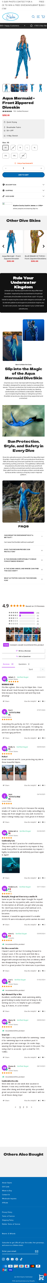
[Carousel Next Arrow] (43, 246)
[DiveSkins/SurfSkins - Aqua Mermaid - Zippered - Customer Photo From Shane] (19, 638)
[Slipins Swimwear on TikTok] (21, 1259)
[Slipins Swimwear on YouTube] (12, 1259)
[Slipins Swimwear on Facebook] (8, 1259)
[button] (39, 701)
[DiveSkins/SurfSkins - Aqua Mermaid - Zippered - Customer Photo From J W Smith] (36, 630)
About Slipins (7, 1183)
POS (13, 1281)
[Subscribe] (36, 1251)
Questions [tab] (23, 664)
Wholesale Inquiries (9, 1198)
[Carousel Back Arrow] (3, 246)
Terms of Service (8, 1216)
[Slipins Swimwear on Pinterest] (16, 1259)
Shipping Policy (7, 1220)
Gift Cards (5, 1187)
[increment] (41, 168)
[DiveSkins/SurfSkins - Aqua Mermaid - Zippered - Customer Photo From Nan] (10, 638)
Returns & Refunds (8, 1233)
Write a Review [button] (25, 651)
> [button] (31, 1107)
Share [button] (7, 701)
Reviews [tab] (6, 664)
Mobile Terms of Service (11, 1224)
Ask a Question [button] (24, 656)
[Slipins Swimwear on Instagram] (3, 1259)
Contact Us (6, 1194)
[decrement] (6, 168)
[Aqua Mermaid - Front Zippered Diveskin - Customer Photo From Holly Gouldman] (10, 630)
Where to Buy (7, 1191)
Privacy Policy (7, 1212)
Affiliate (5, 1203)
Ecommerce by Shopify (27, 1281)
